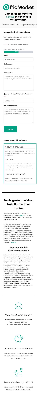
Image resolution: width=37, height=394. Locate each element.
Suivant (10, 129)
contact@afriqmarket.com (18, 322)
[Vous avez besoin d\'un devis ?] (18, 7)
